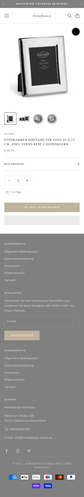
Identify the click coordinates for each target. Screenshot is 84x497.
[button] (42, 220)
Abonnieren (22, 335)
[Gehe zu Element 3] (38, 119)
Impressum (11, 266)
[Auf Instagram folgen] (18, 451)
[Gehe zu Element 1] (10, 119)
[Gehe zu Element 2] (24, 119)
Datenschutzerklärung (19, 259)
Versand (9, 280)
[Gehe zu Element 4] (52, 119)
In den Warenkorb (42, 207)
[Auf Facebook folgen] (6, 451)
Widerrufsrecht (14, 273)
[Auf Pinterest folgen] (29, 451)
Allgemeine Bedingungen (21, 252)
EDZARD (9, 134)
